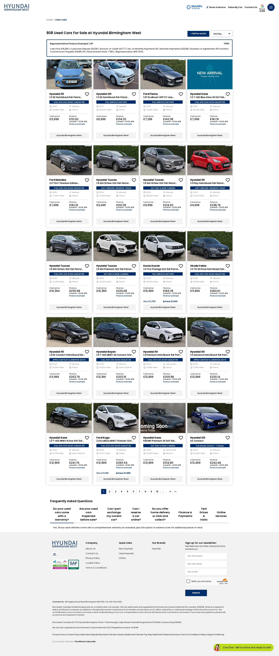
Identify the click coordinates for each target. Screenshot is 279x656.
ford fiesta (150, 94)
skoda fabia (198, 266)
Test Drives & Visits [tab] (204, 514)
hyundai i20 (103, 94)
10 (157, 491)
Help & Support (208, 634)
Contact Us (251, 7)
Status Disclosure (172, 634)
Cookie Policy (93, 562)
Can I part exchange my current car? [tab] (114, 514)
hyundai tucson (106, 180)
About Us (90, 548)
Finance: (73, 116)
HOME (49, 19)
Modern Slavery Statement (122, 634)
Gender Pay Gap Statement (149, 634)
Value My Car (235, 7)
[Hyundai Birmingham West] (16, 7)
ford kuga (103, 437)
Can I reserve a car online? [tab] (136, 514)
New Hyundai (126, 548)
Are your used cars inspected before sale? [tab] (88, 514)
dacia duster (151, 266)
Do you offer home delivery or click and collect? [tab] (160, 514)
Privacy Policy (93, 558)
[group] (69, 74)
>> (175, 491)
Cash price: (54, 116)
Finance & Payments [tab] (185, 514)
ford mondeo (57, 180)
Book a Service (217, 7)
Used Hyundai (126, 553)
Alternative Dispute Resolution (95, 634)
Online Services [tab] (221, 514)
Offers (122, 558)
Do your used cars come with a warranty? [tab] (62, 514)
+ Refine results (198, 33)
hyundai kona (199, 94)
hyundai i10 (56, 94)
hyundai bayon (106, 351)
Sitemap (220, 634)
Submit (196, 592)
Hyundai (156, 548)
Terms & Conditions (96, 567)
